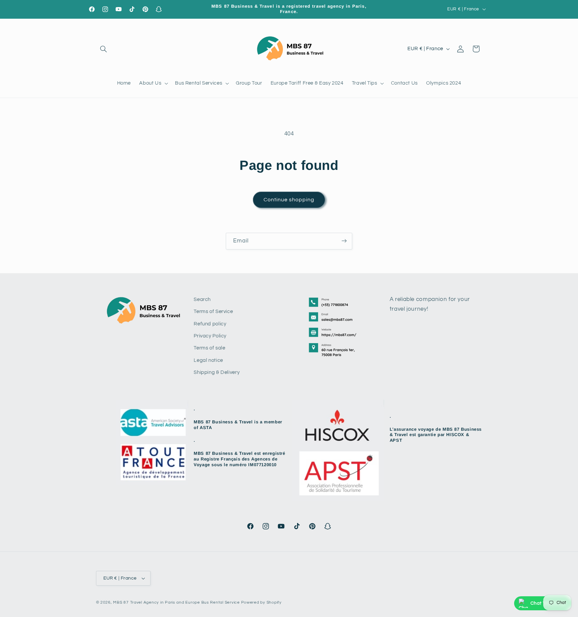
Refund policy (210, 323)
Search (202, 299)
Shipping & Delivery (216, 372)
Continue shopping (289, 199)
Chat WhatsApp (549, 603)
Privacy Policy (210, 335)
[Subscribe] (344, 241)
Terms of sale (209, 347)
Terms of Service (213, 311)
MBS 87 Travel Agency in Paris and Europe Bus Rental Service (176, 602)
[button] (103, 49)
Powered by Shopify (261, 602)
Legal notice (208, 360)
